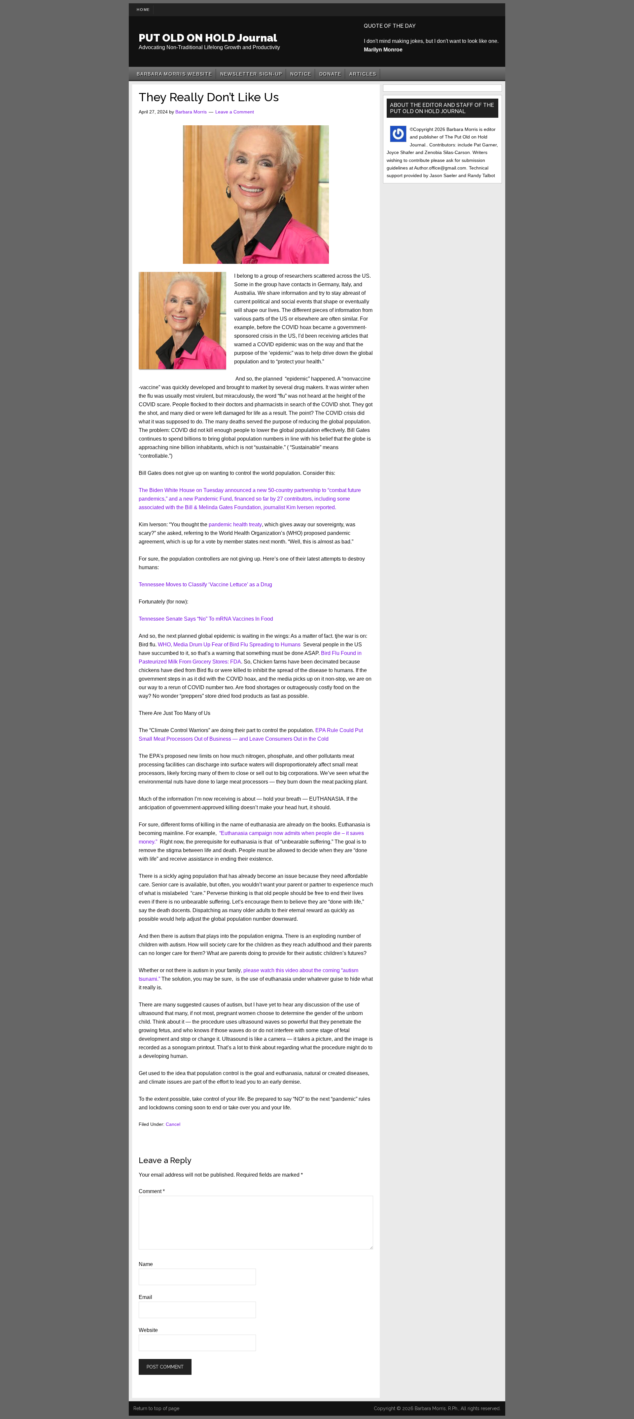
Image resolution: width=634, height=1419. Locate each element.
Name (146, 1264)
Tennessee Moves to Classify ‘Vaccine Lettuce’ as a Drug (205, 584)
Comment (152, 1191)
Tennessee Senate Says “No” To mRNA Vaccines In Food (206, 619)
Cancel (173, 1124)
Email (145, 1297)
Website (148, 1330)
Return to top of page (156, 1408)
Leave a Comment (234, 111)
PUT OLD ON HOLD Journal (208, 38)
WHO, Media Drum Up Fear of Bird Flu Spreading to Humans (229, 644)
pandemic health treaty (235, 524)
